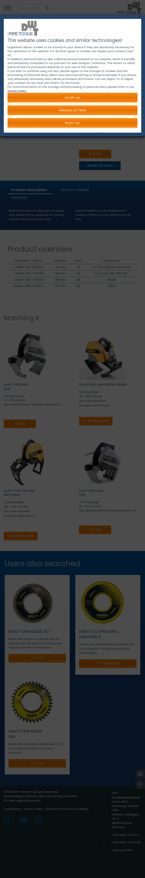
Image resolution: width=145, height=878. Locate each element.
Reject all (72, 123)
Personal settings (72, 110)
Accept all (73, 98)
